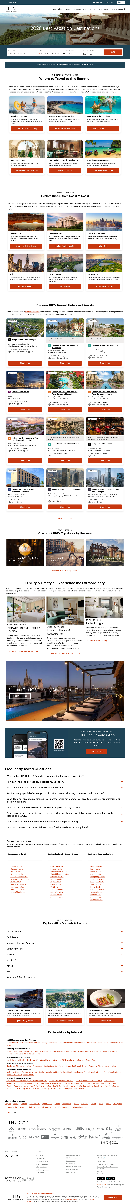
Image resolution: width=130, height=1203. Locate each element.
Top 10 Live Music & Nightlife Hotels (95, 1083)
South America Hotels (112, 1072)
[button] (121, 2)
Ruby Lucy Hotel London (102, 444)
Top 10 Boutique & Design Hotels (71, 1088)
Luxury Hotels (25, 1066)
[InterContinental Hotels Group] (12, 9)
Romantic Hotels (79, 1043)
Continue (112, 1197)
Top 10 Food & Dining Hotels (51, 1083)
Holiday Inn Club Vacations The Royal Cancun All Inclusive (64, 393)
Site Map (99, 1171)
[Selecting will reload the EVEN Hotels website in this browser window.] (34, 1137)
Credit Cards (103, 9)
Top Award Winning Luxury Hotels (102, 1066)
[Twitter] (12, 1156)
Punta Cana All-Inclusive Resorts (27, 1054)
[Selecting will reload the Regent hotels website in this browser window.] (22, 1129)
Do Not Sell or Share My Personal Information (107, 1167)
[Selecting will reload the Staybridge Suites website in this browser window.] (94, 1137)
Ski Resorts (91, 1043)
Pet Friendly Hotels (79, 1066)
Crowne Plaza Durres (20, 392)
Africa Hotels (28, 1075)
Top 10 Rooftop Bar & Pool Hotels (26, 1088)
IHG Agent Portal (41, 1167)
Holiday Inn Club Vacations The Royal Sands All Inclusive (104, 393)
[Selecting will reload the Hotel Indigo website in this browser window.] (79, 1129)
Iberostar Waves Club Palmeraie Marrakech (65, 347)
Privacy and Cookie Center (105, 1164)
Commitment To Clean (73, 1166)
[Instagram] (17, 1156)
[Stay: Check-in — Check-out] (49, 54)
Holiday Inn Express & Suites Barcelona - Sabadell (23, 491)
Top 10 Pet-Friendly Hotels (40, 1086)
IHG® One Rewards (118, 9)
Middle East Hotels (14, 1075)
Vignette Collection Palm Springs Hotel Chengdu (105, 491)
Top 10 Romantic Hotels (37, 1081)
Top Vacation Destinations (43, 1066)
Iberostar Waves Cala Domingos (105, 345)
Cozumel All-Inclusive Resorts (89, 1051)
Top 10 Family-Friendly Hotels (26, 1083)
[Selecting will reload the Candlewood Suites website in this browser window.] (117, 1137)
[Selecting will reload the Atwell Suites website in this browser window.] (82, 1137)
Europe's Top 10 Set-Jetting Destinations (40, 690)
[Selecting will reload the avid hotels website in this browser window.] (73, 1137)
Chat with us (40, 1173)
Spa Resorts (113, 1043)
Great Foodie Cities (14, 1043)
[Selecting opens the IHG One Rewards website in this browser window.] (110, 1143)
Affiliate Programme (42, 1170)
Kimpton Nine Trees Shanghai (24, 339)
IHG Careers (39, 1155)
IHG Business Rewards (73, 1155)
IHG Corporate (71, 1172)
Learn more (102, 1184)
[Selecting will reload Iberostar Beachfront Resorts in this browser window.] (12, 1137)
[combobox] (22, 54)
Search (113, 52)
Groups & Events (80, 9)
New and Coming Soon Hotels (45, 1043)
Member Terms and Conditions (107, 1155)
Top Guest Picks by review (17, 1081)
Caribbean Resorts (25, 1051)
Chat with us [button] (13, 2)
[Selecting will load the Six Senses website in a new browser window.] (11, 1129)
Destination (11, 50)
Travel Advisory (71, 1161)
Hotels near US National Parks (38, 1060)
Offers (68, 9)
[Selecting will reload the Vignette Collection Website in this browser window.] (54, 1129)
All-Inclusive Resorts (43, 1051)
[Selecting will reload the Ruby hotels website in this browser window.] (109, 1129)
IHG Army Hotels (71, 1158)
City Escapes (27, 1043)
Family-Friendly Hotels (15, 1060)
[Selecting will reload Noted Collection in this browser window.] (90, 1129)
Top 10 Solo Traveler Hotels (64, 1086)
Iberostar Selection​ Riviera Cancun (66, 444)
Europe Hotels (27, 1072)
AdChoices (100, 1158)
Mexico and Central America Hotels (88, 1072)
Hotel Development (42, 1164)
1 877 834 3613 (28, 1180)
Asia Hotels (39, 1072)
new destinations (32, 312)
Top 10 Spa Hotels (49, 1088)
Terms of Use (101, 1161)
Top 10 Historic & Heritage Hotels (90, 1086)
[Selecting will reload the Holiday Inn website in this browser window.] (55, 1137)
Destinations (57, 9)
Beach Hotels (11, 1051)
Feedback (100, 1174)
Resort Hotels (102, 1043)
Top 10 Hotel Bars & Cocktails (61, 1081)
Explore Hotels (40, 1158)
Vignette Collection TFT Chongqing (66, 489)
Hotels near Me (12, 1066)
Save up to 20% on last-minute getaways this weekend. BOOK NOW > (65, 64)
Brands (92, 9)
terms (93, 1198)
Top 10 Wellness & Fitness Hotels (89, 1081)
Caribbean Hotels (13, 1072)
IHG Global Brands (42, 1161)
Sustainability (70, 1164)
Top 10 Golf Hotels (71, 1083)
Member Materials (72, 1169)
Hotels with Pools (66, 1043)
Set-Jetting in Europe (63, 1066)
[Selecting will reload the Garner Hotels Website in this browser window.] (64, 1137)
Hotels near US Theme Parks (63, 1060)
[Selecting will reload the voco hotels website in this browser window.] (100, 1129)
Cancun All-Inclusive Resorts (64, 1051)
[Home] (8, 1112)
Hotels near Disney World (86, 1060)
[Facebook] (7, 1156)
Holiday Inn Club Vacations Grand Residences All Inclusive (25, 439)
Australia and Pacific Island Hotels (59, 1072)
